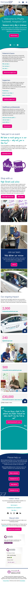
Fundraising (5, 90)
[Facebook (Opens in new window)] (8, 513)
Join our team (5, 120)
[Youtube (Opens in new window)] (17, 513)
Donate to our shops (7, 93)
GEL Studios (22, 580)
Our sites (4, 68)
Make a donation (6, 95)
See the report (8, 542)
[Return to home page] (7, 2)
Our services (5, 66)
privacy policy (5, 525)
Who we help (5, 64)
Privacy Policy (6, 580)
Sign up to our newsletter (14, 529)
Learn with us (5, 122)
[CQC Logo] (8, 537)
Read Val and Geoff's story (14, 422)
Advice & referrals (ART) (8, 117)
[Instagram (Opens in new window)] (14, 513)
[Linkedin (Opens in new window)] (20, 513)
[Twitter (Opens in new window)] (11, 513)
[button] (19, 2)
